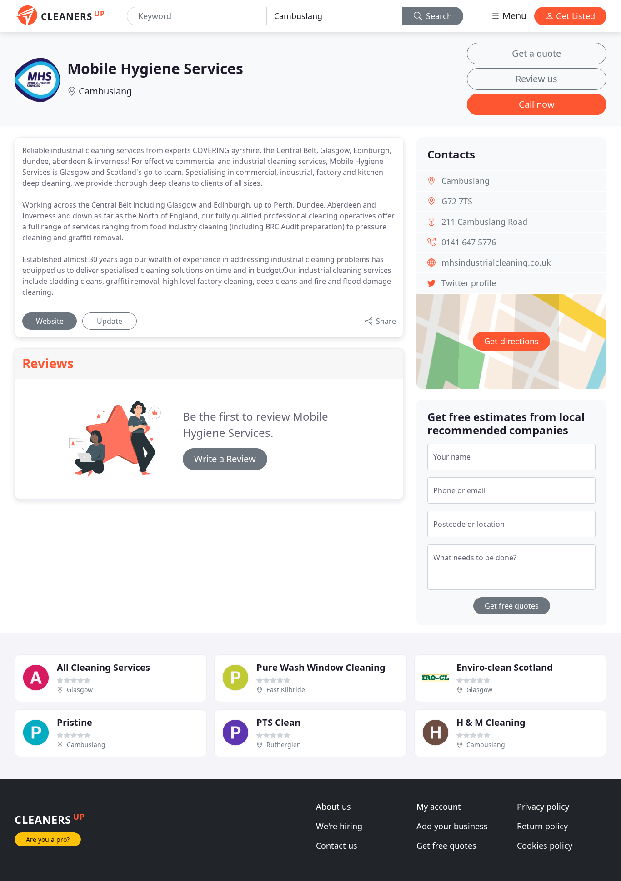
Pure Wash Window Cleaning (321, 667)
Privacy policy (543, 806)
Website (50, 321)
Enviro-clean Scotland (504, 667)
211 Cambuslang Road (484, 221)
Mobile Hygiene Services (155, 68)
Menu (513, 16)
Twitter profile (468, 282)
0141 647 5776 (468, 242)
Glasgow (80, 689)
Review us (536, 79)
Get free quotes (512, 606)
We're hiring (339, 826)
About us (333, 806)
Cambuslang (105, 91)
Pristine (74, 722)
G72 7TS (456, 201)
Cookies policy (544, 845)
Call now (537, 104)
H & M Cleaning (491, 722)
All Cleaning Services (103, 667)
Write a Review (225, 459)
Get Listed (574, 15)
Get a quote (536, 53)
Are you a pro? (48, 839)
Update (109, 321)
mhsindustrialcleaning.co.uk (496, 262)
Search (438, 15)
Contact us (336, 845)
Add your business (452, 826)
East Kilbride (285, 689)
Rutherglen (283, 744)
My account (438, 806)
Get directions (511, 341)
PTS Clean (278, 722)
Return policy (542, 826)
